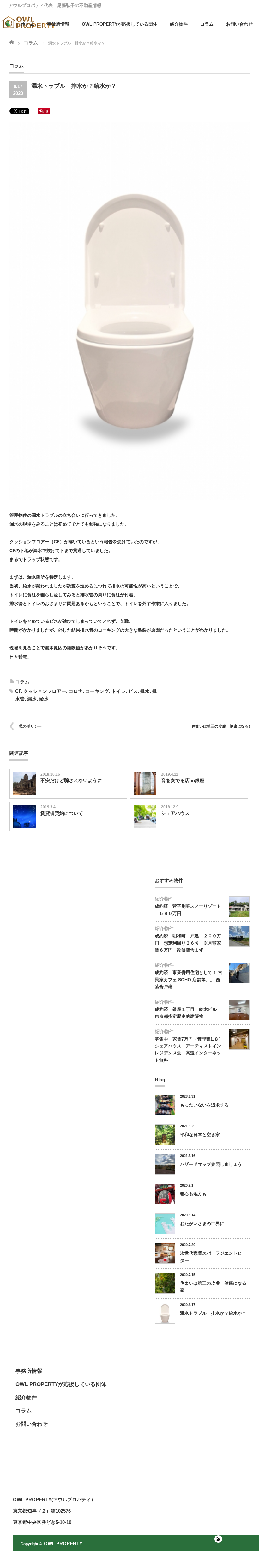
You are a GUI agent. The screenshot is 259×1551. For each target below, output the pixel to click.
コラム (22, 681)
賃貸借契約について (61, 813)
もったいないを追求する (204, 1104)
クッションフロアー (44, 691)
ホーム (27, 24)
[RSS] (218, 1539)
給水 (44, 698)
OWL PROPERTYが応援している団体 (119, 24)
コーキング (97, 691)
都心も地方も (193, 1193)
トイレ (118, 691)
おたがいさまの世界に (202, 1223)
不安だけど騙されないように (71, 780)
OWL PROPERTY (63, 1543)
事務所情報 (28, 1371)
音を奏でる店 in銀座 (182, 780)
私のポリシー (30, 726)
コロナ (76, 691)
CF (18, 691)
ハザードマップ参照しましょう (211, 1164)
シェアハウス (175, 813)
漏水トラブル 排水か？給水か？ (213, 1313)
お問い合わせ (239, 24)
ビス (133, 691)
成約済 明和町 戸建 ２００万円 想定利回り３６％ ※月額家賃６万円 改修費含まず (188, 942)
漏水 (32, 698)
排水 (145, 691)
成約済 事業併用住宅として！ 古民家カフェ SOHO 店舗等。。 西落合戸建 (188, 979)
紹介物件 (179, 24)
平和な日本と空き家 (200, 1134)
